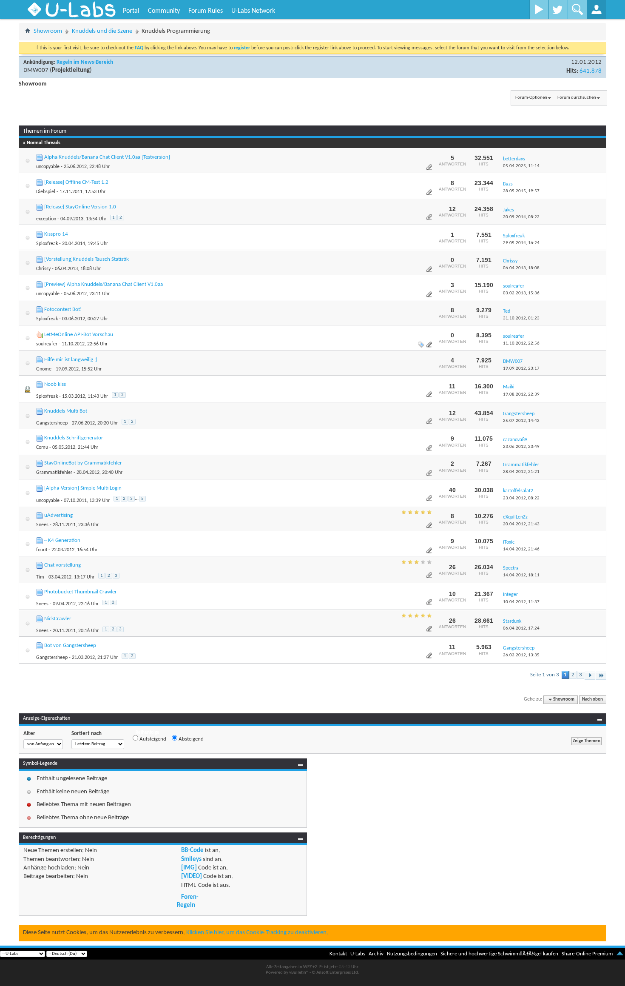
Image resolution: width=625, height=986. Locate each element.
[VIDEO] (191, 876)
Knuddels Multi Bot (65, 411)
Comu (42, 447)
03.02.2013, (521, 293)
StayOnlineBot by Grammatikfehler (83, 463)
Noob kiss (55, 384)
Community (164, 11)
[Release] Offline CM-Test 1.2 (76, 182)
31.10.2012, (521, 318)
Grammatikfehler (54, 472)
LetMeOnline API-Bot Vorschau (78, 334)
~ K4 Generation (62, 540)
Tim (40, 577)
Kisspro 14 (56, 234)
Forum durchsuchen (576, 97)
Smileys (191, 859)
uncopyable (48, 166)
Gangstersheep (52, 423)
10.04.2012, (521, 602)
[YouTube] (538, 9)
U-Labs (357, 954)
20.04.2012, (521, 524)
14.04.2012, (521, 549)
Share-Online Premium (587, 954)
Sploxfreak (47, 243)
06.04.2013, (521, 268)
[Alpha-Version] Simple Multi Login (83, 488)
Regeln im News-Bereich (85, 62)
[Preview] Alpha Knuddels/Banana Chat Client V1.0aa (103, 284)
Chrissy (43, 268)
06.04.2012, (521, 628)
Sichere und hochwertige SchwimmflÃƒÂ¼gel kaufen (499, 954)
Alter (29, 733)
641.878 (591, 71)
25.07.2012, (521, 421)
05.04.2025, (521, 166)
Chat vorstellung (62, 565)
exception (46, 219)
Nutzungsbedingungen (412, 954)
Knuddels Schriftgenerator (73, 438)
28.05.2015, (521, 191)
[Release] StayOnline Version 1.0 (80, 207)
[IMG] (189, 868)
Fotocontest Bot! (63, 309)
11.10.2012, (521, 343)
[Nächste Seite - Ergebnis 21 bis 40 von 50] (590, 676)
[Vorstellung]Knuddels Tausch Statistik (86, 259)
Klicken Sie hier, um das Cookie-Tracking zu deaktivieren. (257, 932)
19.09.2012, (521, 368)
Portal (131, 11)
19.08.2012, (521, 394)
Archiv (376, 954)
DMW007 (35, 70)
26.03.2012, (521, 655)
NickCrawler (57, 618)
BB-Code (192, 850)
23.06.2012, (521, 447)
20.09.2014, (521, 217)
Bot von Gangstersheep (70, 645)
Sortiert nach (86, 733)
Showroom (48, 31)
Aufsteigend (152, 739)
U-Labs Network (253, 11)
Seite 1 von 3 (544, 675)
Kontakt (338, 954)
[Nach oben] (620, 954)
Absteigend (190, 739)
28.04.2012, (521, 472)
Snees (42, 524)
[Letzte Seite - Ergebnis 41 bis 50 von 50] (601, 676)
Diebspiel (45, 191)
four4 (41, 550)
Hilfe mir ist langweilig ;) (70, 359)
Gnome (43, 369)
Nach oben (592, 699)
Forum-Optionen (531, 97)
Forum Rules (205, 11)
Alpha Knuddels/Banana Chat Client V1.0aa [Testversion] (107, 157)
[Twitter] (558, 9)
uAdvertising (58, 515)
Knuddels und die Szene (102, 31)
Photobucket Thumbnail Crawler (80, 592)
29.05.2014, (521, 243)
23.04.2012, (521, 498)
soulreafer (46, 344)
